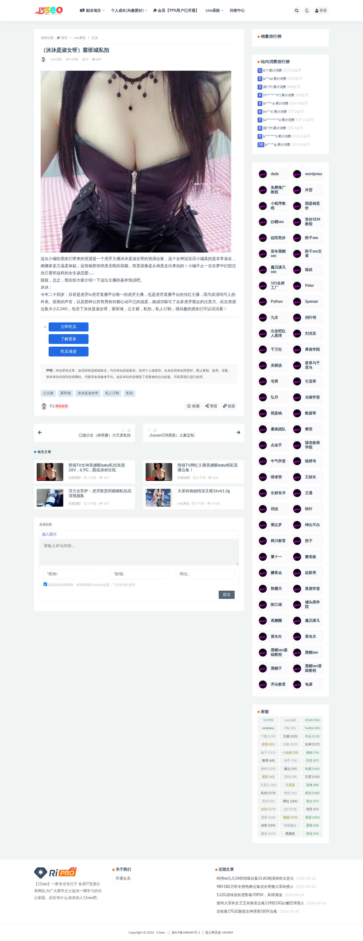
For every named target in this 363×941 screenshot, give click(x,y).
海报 (213, 406)
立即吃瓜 (69, 327)
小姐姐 (290, 752)
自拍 (268, 809)
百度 (312, 776)
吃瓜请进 (69, 352)
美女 (312, 801)
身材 (268, 825)
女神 (312, 744)
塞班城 (65, 393)
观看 (268, 817)
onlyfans (268, 729)
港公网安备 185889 (219, 932)
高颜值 (290, 834)
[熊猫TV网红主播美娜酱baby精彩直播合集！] (159, 472)
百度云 (268, 785)
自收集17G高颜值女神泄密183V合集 (247, 911)
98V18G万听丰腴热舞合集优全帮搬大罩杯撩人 (255, 887)
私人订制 (112, 393)
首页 (64, 37)
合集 (290, 744)
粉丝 (290, 793)
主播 (290, 736)
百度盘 (290, 786)
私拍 (129, 393)
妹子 (268, 752)
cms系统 (80, 37)
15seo (160, 932)
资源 (312, 817)
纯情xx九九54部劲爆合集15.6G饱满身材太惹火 (255, 878)
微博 (268, 760)
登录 (323, 10)
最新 (268, 776)
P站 (290, 728)
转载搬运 (290, 826)
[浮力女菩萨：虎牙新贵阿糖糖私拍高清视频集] (50, 498)
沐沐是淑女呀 (88, 393)
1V (268, 720)
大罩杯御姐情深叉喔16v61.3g (204, 491)
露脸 (312, 825)
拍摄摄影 (75, 477)
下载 (268, 736)
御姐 (312, 752)
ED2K (312, 720)
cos (290, 720)
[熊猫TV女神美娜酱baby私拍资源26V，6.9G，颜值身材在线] (50, 472)
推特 (268, 768)
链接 (231, 406)
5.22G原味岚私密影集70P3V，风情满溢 (249, 895)
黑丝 (312, 833)
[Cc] (44, 59)
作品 (312, 736)
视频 (290, 817)
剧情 (268, 744)
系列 (268, 801)
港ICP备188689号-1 (186, 932)
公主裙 (48, 393)
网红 (290, 801)
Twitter (312, 728)
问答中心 (237, 10)
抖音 (312, 760)
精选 (312, 793)
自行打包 (290, 810)
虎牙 (312, 809)
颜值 (268, 833)
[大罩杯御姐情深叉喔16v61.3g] (159, 498)
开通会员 (123, 878)
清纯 (290, 776)
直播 (312, 785)
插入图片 (49, 534)
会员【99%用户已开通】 (178, 10)
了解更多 (69, 339)
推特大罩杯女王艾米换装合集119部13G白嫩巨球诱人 (260, 903)
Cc (58, 406)
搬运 (290, 768)
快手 (290, 760)
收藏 (195, 406)
